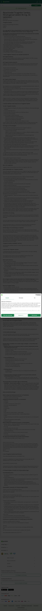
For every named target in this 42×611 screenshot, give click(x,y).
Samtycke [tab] (7, 297)
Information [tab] (21, 297)
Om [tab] (34, 297)
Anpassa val (20, 315)
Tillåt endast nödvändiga (7, 315)
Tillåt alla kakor (34, 315)
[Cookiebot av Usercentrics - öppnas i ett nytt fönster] (36, 295)
